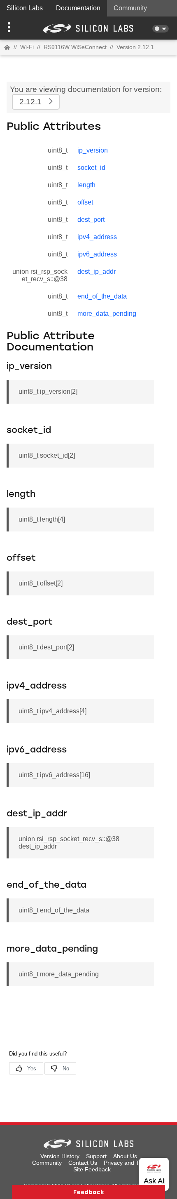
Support (96, 1156)
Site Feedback (92, 1169)
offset (85, 202)
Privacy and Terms (128, 1162)
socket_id (91, 167)
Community (130, 8)
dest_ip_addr (96, 271)
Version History (59, 1156)
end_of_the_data (102, 296)
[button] (13, 28)
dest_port (91, 219)
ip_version (92, 150)
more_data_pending (106, 313)
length (86, 184)
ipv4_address (97, 236)
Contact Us (82, 1162)
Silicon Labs (25, 8)
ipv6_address (97, 254)
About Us (125, 1156)
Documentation (78, 8)
